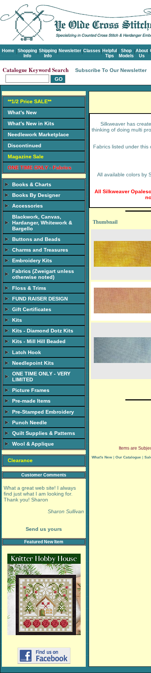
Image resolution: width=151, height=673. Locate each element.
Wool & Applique (33, 444)
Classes (91, 50)
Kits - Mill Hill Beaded (39, 341)
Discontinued (24, 145)
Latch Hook (26, 352)
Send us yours (44, 529)
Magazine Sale (26, 156)
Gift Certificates (31, 309)
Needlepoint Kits (33, 363)
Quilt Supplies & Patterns (43, 433)
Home (8, 50)
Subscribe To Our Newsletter (111, 70)
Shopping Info (27, 53)
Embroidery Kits (32, 260)
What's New (22, 112)
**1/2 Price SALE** (29, 101)
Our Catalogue (128, 457)
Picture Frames (30, 390)
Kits (17, 320)
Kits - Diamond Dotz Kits (42, 331)
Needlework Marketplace (38, 134)
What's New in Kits (31, 123)
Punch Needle (29, 422)
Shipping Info (48, 53)
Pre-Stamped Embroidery (43, 412)
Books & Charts (31, 184)
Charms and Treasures (40, 250)
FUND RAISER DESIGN (40, 299)
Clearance (20, 460)
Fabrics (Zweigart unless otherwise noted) (43, 274)
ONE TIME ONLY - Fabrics (39, 167)
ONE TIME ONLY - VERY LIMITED (41, 376)
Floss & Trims (29, 288)
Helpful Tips (109, 53)
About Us (142, 53)
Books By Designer (36, 195)
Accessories (27, 206)
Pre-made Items (31, 401)
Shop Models (126, 53)
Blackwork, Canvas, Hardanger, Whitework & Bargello (42, 222)
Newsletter (70, 50)
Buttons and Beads (36, 239)
